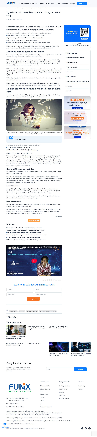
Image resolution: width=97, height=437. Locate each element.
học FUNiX (21, 311)
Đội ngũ (41, 3)
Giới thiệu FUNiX (44, 386)
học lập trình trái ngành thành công (48, 311)
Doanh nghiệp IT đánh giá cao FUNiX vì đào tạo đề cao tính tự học (27, 235)
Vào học (72, 3)
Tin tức (69, 91)
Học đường (65, 3)
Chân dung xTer (72, 62)
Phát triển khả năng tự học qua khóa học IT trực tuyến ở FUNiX (25, 35)
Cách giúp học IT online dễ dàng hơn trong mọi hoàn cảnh (24, 228)
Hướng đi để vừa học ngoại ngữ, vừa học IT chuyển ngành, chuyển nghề (28, 42)
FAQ (41, 403)
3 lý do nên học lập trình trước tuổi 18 (18, 147)
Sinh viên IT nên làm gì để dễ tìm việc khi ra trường (22, 150)
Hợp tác (42, 397)
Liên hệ (42, 400)
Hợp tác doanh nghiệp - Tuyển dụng (78, 81)
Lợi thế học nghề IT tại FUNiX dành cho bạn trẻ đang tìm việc (25, 38)
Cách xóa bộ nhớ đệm (34, 343)
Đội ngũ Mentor (44, 394)
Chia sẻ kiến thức (16, 8)
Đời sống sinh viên (64, 398)
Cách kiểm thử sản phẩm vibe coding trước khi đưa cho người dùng (36, 328)
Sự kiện (58, 3)
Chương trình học (24, 3)
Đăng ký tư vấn (82, 3)
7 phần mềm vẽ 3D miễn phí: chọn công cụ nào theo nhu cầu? (15, 337)
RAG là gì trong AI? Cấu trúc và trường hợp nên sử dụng (14, 344)
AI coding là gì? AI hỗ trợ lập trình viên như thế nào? (58, 354)
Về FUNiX (35, 3)
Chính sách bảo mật (46, 407)
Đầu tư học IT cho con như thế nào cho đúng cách (22, 40)
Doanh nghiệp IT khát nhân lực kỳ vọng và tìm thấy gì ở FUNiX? (26, 230)
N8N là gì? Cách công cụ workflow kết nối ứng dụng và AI (81, 354)
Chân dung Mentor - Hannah (75, 57)
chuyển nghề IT (13, 311)
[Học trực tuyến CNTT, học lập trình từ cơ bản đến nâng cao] (11, 3)
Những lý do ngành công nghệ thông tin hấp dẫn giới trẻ (24, 232)
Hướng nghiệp (50, 3)
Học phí (61, 392)
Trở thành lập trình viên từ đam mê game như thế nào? (23, 145)
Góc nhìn (70, 72)
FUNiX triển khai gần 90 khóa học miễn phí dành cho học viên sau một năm (29, 33)
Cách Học (62, 395)
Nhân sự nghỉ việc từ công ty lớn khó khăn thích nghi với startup (26, 240)
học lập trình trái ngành (32, 311)
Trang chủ (8, 8)
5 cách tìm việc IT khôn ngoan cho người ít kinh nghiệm (23, 237)
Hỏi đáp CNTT (71, 76)
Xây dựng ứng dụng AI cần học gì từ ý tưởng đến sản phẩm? (58, 327)
